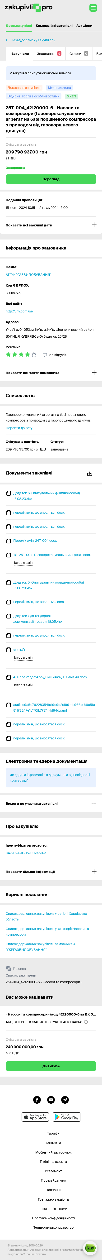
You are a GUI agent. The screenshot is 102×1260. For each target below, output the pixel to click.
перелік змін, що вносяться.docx (39, 512)
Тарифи (53, 1133)
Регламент (53, 1171)
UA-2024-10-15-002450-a (26, 853)
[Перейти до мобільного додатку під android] (66, 1117)
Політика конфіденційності (53, 1218)
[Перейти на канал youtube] (51, 1099)
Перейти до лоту (19, 428)
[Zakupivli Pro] (28, 8)
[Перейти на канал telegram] (65, 1099)
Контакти (53, 1143)
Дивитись (51, 1066)
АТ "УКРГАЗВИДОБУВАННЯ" (28, 275)
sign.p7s (19, 649)
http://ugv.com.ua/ (19, 311)
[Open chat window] (90, 1248)
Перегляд (51, 179)
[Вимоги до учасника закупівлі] (51, 803)
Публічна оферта (53, 1161)
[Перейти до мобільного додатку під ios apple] (35, 1117)
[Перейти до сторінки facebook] (37, 1099)
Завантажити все (90, 473)
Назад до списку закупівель (33, 40)
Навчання (53, 1190)
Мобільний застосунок (53, 1152)
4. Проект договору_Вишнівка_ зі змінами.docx (50, 677)
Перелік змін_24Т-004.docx (35, 540)
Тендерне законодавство (53, 1227)
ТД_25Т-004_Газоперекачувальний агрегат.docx (52, 555)
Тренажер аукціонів (53, 1199)
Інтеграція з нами (53, 1209)
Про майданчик (53, 1180)
